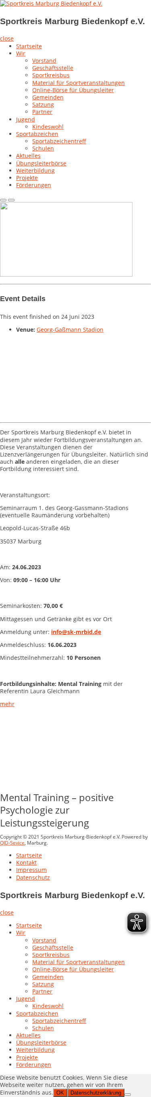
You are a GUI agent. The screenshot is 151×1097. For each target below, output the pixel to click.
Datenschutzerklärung (95, 1093)
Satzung (43, 104)
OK (60, 1093)
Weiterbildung (35, 1050)
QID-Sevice (12, 842)
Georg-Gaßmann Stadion (70, 329)
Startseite (29, 46)
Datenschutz (33, 877)
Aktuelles (28, 1035)
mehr (7, 704)
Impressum (31, 870)
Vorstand (44, 60)
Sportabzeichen (37, 134)
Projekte (27, 1057)
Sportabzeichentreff (59, 141)
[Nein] (127, 1094)
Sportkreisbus (51, 75)
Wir (20, 53)
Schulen (43, 148)
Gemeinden (48, 97)
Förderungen (33, 185)
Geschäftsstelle (52, 68)
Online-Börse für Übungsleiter (73, 90)
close (7, 38)
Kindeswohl (48, 1006)
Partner (42, 112)
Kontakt (26, 862)
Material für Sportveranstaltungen (78, 83)
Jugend (25, 119)
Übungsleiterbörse (41, 1042)
